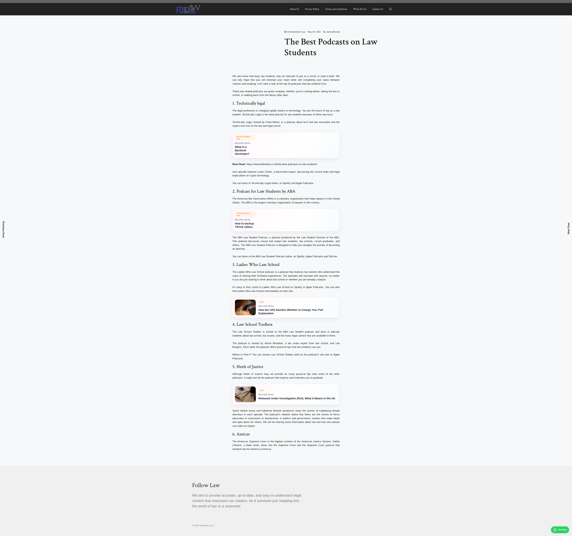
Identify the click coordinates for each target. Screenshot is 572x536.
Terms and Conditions (336, 9)
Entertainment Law (296, 32)
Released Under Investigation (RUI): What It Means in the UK (296, 398)
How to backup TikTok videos (244, 225)
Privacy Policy (312, 9)
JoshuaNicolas (333, 32)
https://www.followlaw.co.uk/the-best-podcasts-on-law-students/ (282, 164)
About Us (294, 9)
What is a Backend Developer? (242, 150)
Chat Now (562, 530)
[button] (390, 9)
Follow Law (206, 485)
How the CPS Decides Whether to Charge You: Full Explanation (290, 311)
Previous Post (3, 229)
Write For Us (359, 9)
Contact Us (377, 9)
